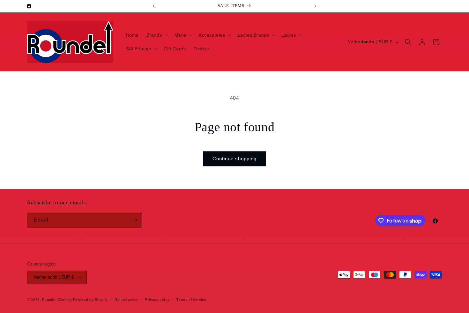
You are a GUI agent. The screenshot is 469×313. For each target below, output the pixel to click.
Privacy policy (157, 300)
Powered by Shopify (90, 300)
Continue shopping (234, 158)
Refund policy (126, 300)
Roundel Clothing (57, 300)
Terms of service (191, 300)
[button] (157, 35)
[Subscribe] (135, 220)
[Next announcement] (315, 6)
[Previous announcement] (154, 6)
